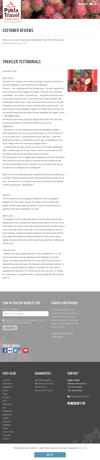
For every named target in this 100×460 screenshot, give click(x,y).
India (5, 400)
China (5, 393)
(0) (94, 4)
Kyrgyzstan (7, 414)
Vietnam (6, 438)
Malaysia (6, 421)
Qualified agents (44, 380)
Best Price (41, 387)
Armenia (6, 380)
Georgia (6, 397)
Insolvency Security (45, 383)
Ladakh (6, 418)
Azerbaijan (7, 383)
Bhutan (6, 390)
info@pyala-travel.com (79, 396)
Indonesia (7, 404)
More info (83, 448)
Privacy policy (57, 336)
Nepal (5, 428)
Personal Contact (44, 390)
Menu (84, 4)
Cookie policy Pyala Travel (62, 333)
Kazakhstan (7, 411)
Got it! (50, 454)
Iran (4, 407)
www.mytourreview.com (16, 43)
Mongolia (6, 424)
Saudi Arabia (8, 431)
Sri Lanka (6, 435)
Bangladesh (8, 387)
